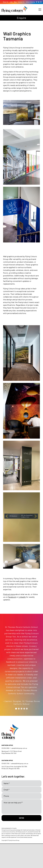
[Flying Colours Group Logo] (15, 7)
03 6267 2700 (5, 763)
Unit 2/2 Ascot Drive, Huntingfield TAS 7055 (14, 766)
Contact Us (21, 2)
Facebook (12, 597)
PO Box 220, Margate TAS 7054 (11, 768)
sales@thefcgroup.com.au (19, 748)
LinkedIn (22, 597)
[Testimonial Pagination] (16, 709)
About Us (5, 2)
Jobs (11, 2)
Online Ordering (30, 2)
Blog (15, 2)
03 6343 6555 (5, 748)
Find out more (9, 594)
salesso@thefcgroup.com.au (19, 763)
